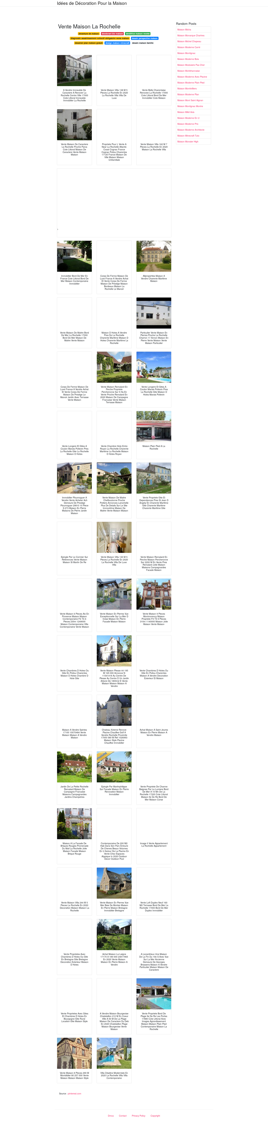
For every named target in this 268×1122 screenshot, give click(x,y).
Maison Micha (184, 29)
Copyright (155, 1115)
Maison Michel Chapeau (189, 41)
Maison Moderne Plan (188, 94)
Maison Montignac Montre (190, 106)
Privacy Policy (138, 1115)
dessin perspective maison (145, 38)
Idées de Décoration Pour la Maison (92, 3)
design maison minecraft (117, 42)
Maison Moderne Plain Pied (190, 82)
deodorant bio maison (112, 33)
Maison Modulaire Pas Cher (191, 64)
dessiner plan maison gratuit (89, 42)
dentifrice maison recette (138, 33)
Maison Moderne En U (188, 117)
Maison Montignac (186, 53)
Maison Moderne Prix (187, 123)
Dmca (111, 1115)
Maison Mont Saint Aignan (190, 100)
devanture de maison (89, 33)
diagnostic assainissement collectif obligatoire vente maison (100, 38)
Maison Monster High (187, 141)
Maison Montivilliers (187, 88)
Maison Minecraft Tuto (188, 135)
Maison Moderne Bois (188, 58)
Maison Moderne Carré (188, 47)
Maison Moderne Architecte (190, 129)
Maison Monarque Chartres (190, 35)
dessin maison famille (142, 42)
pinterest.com (74, 1093)
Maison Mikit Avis (185, 112)
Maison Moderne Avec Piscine (192, 76)
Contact (123, 1115)
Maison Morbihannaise (188, 70)
